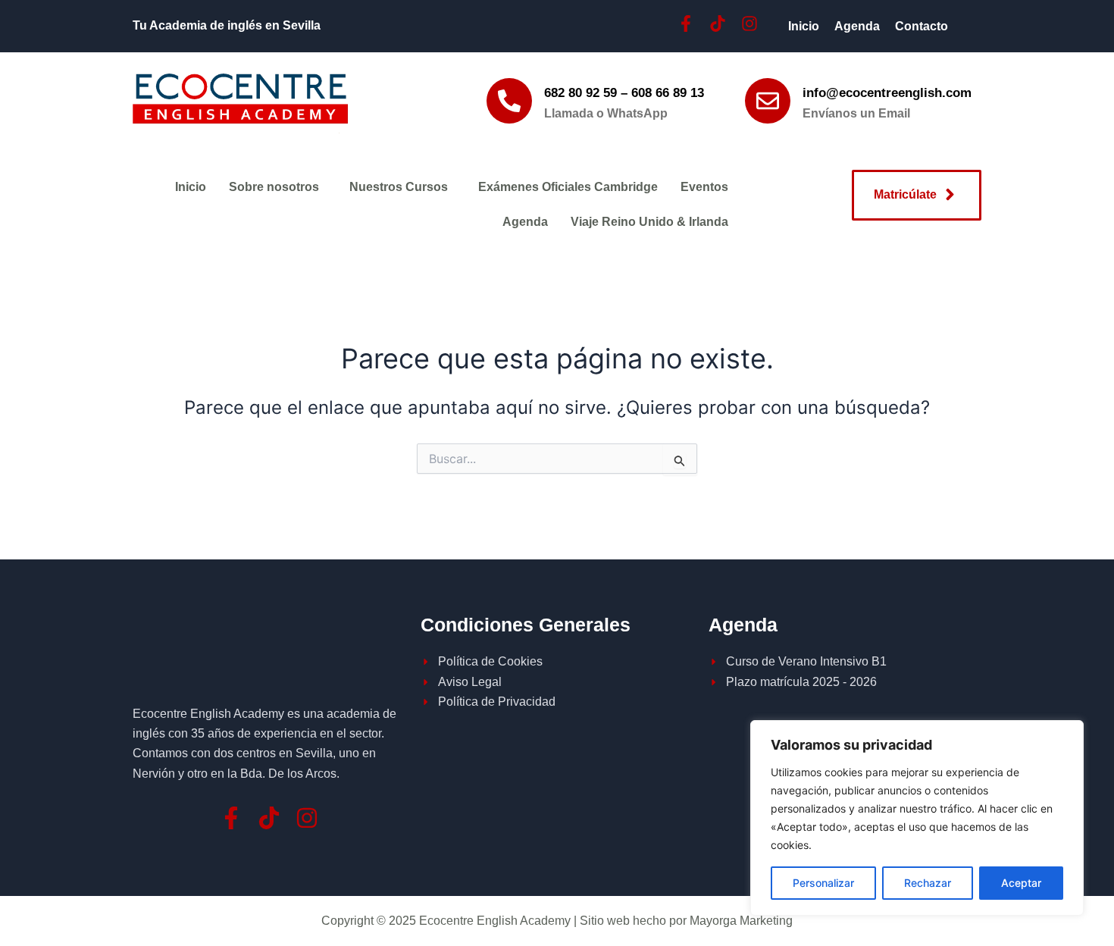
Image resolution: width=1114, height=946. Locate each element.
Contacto (921, 26)
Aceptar (1021, 882)
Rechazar (927, 882)
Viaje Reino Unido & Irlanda (649, 221)
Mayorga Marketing (741, 920)
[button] (277, 187)
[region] (917, 818)
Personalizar (823, 882)
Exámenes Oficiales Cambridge (568, 186)
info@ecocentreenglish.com (887, 93)
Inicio (803, 26)
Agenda (857, 26)
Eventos (704, 186)
